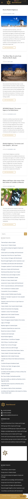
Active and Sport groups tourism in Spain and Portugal (14, 439)
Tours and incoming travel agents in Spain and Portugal (12, 248)
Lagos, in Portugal (5, 322)
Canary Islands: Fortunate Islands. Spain (10, 353)
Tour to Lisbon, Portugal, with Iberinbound (11, 258)
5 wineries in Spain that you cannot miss (10, 328)
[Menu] (2, 2)
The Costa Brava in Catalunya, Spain (10, 288)
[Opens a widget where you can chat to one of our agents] (23, 496)
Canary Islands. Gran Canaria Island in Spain (11, 306)
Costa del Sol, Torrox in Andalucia (9, 291)
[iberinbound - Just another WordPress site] (14, 2)
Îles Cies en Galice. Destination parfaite (10, 376)
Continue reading (9, 47)
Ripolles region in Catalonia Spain (9, 325)
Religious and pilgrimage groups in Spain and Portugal (14, 431)
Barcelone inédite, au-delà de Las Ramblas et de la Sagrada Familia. (13, 380)
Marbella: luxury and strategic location (10, 274)
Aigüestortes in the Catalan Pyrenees (10, 314)
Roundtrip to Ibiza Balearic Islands (9, 277)
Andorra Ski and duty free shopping (9, 308)
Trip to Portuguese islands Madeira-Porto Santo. (13, 320)
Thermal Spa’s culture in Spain (8, 242)
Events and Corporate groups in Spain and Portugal (13, 436)
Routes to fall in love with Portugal (9, 347)
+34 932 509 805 (6, 410)
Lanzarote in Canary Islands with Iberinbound (12, 283)
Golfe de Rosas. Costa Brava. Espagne (10, 339)
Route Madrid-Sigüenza (10, 10)
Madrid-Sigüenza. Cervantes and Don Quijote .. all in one (13, 144)
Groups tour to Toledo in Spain (8, 245)
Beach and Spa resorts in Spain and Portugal (11, 434)
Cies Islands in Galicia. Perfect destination (11, 388)
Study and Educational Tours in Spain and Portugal (13, 423)
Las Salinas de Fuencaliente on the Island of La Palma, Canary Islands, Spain (14, 392)
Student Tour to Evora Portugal (8, 345)
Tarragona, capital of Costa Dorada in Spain (11, 266)
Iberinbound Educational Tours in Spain (10, 272)
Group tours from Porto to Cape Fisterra (11, 255)
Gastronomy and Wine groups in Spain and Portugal (13, 428)
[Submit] (25, 233)
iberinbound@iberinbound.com (10, 415)
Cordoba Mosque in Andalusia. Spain (10, 363)
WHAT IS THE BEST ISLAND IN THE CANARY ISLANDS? (13, 297)
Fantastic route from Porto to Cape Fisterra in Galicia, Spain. (12, 302)
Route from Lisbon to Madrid (8, 331)
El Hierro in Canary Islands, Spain (9, 280)
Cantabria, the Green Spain (7, 333)
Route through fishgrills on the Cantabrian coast (12, 260)
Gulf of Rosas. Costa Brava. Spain (9, 342)
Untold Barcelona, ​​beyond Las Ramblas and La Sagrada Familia (12, 384)
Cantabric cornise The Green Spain (9, 311)
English (17, 0)
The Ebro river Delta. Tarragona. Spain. (10, 366)
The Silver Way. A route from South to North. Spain (12, 57)
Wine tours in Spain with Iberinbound (10, 269)
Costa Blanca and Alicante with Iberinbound (12, 263)
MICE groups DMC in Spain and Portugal (11, 426)
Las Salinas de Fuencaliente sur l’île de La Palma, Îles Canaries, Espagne (13, 372)
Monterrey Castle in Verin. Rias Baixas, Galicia (12, 350)
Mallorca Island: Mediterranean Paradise (11, 294)
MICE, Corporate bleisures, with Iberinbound (12, 285)
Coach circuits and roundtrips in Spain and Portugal (13, 441)
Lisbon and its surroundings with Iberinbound (12, 252)
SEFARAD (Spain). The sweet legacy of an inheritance (12, 109)
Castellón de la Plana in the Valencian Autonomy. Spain (13, 359)
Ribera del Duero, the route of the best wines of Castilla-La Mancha (13, 181)
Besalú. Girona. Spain (6, 369)
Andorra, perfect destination (8, 317)
